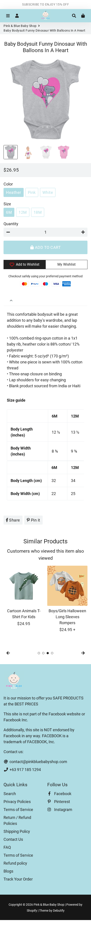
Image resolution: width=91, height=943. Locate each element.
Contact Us (13, 839)
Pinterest (61, 801)
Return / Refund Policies (17, 820)
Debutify (58, 910)
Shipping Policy (17, 831)
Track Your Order (18, 879)
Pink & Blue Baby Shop (20, 26)
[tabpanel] (24, 596)
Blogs (8, 871)
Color (8, 184)
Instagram (62, 809)
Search (10, 793)
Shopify (32, 910)
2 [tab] (43, 653)
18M (38, 212)
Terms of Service (18, 809)
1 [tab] (39, 653)
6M (9, 212)
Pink (32, 192)
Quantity (11, 223)
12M (23, 212)
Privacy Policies (17, 801)
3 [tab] (48, 653)
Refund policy (15, 863)
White (47, 192)
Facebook (62, 793)
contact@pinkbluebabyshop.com (38, 761)
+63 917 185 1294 (25, 769)
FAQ (7, 847)
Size (7, 204)
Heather (13, 192)
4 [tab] (52, 653)
